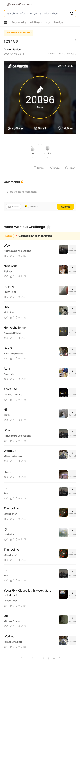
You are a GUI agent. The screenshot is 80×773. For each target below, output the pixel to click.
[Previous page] (21, 658)
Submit (65, 206)
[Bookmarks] (48, 227)
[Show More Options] (5, 22)
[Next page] (59, 658)
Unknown (33, 207)
